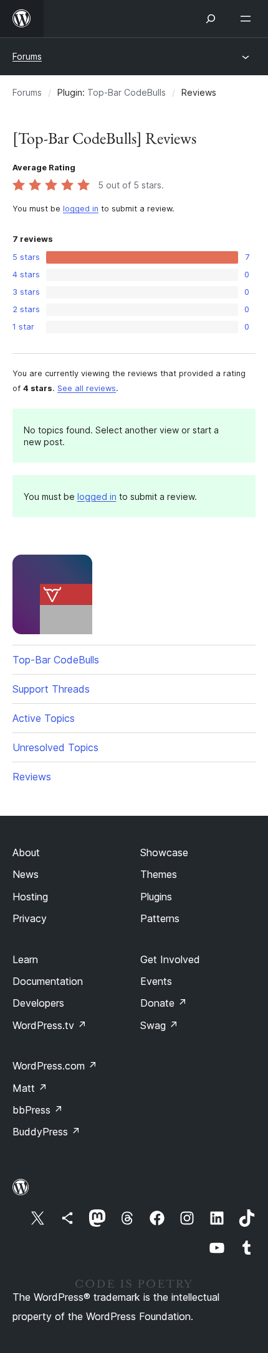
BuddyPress (46, 1131)
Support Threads (51, 689)
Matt (29, 1088)
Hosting (30, 896)
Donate (163, 1003)
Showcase (164, 852)
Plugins (156, 896)
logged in (80, 208)
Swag (159, 1025)
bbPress (37, 1110)
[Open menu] (248, 18)
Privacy (29, 918)
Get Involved (170, 959)
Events (156, 981)
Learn (25, 959)
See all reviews (86, 388)
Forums (27, 56)
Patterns (159, 918)
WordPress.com (54, 1066)
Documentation (47, 981)
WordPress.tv (49, 1025)
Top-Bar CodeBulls (126, 92)
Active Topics (43, 718)
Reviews (31, 776)
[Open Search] (210, 18)
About (26, 852)
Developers (38, 1003)
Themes (158, 874)
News (25, 874)
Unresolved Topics (55, 747)
